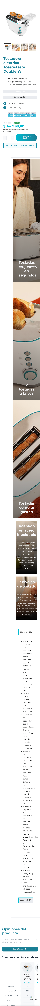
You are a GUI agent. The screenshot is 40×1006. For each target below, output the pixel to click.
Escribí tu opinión (20, 949)
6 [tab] (23, 42)
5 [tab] (20, 42)
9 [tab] (33, 42)
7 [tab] (27, 42)
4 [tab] (17, 42)
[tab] (25, 632)
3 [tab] (13, 42)
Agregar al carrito (26, 138)
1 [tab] (7, 42)
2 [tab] (10, 42)
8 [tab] (30, 42)
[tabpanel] (20, 22)
